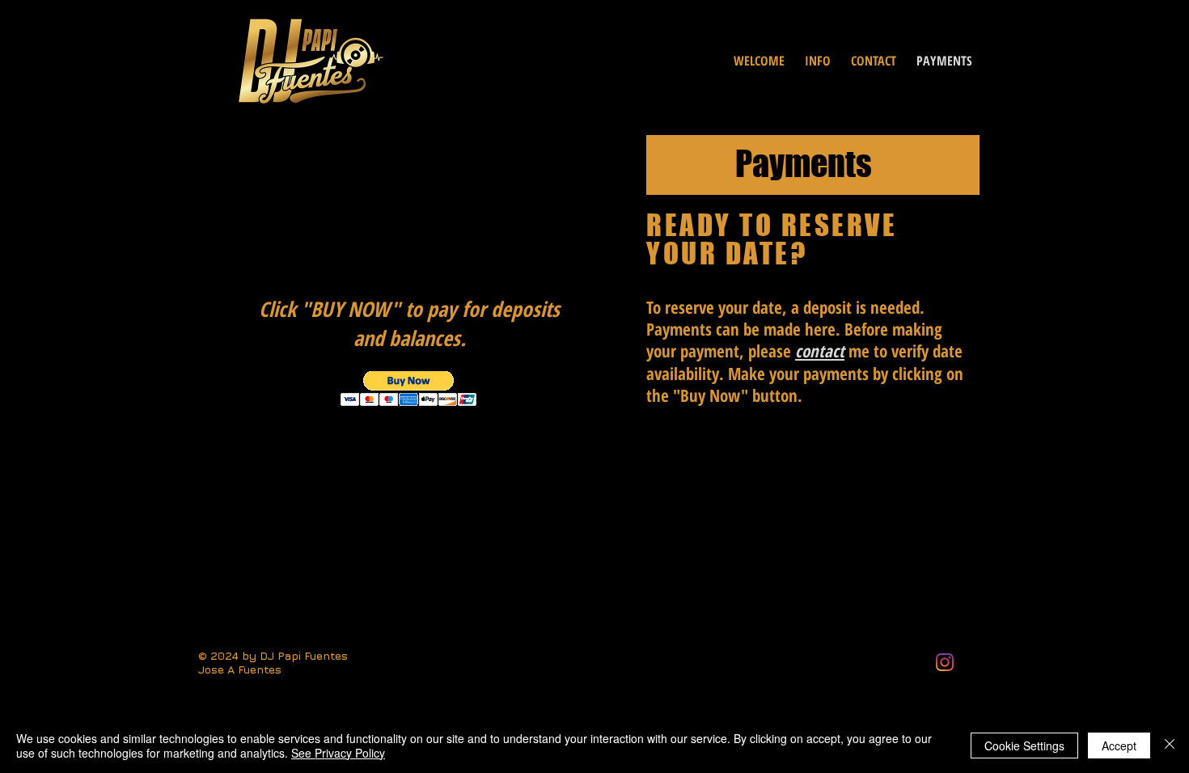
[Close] (1169, 745)
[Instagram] (945, 662)
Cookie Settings (1024, 745)
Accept (1119, 745)
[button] (409, 389)
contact (819, 351)
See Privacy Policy (338, 753)
